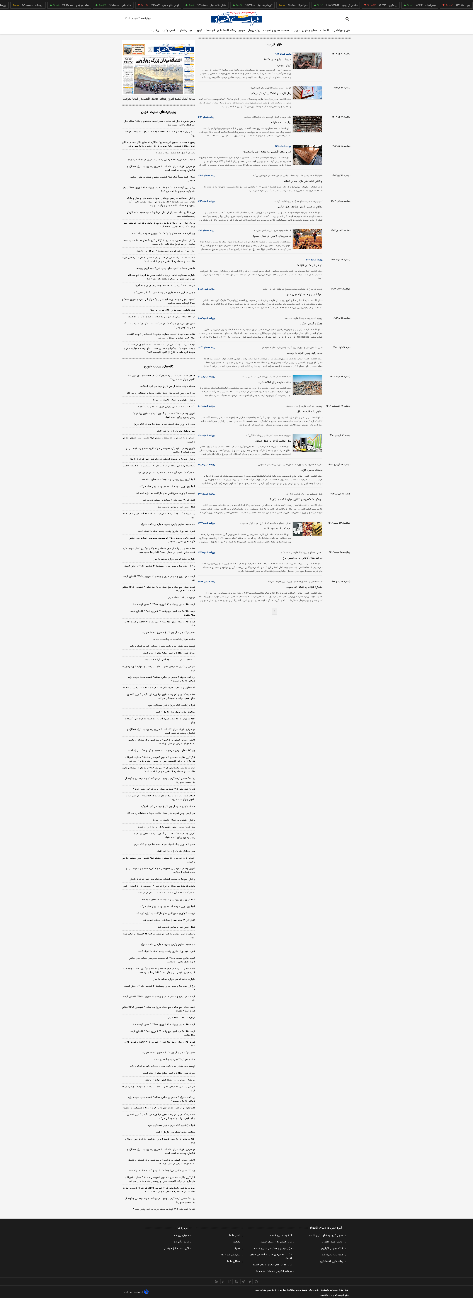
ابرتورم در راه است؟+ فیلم (181, 597)
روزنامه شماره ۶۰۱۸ (206, 376)
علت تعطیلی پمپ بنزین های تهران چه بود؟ (172, 310)
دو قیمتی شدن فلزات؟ (309, 265)
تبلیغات (236, 1242)
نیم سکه (17, 5)
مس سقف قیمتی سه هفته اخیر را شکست (267, 152)
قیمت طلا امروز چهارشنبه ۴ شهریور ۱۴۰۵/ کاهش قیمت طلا (164, 604)
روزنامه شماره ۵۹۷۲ (206, 523)
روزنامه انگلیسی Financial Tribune (274, 1271)
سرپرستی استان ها (230, 1255)
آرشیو (199, 30)
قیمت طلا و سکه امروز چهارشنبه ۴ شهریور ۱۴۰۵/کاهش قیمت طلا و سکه (159, 623)
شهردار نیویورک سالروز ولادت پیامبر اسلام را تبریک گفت (166, 531)
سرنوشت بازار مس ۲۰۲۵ (277, 59)
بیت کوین (371, 5)
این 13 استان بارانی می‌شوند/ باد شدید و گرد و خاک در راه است (161, 1171)
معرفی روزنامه (181, 1235)
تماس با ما (234, 1235)
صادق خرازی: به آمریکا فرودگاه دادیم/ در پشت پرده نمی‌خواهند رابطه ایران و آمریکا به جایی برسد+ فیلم (159, 225)
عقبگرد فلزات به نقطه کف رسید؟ (304, 587)
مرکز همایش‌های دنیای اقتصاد (276, 1242)
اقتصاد (325, 30)
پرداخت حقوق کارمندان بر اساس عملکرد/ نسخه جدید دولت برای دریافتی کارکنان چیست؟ (161, 679)
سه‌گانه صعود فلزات (311, 470)
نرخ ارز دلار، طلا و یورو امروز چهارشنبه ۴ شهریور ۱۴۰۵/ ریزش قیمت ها (159, 568)
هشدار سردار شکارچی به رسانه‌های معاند (174, 639)
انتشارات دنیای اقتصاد (281, 1235)
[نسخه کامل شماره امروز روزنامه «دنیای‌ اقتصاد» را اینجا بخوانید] (158, 67)
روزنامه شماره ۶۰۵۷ (206, 289)
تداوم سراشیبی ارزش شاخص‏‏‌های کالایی (299, 207)
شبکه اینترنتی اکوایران (332, 1248)
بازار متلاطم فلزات (281, 122)
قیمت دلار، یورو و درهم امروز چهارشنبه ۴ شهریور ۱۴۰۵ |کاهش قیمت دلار (158, 578)
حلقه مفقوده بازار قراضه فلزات (274, 382)
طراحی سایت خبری (136, 1292)
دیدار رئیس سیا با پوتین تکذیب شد (176, 507)
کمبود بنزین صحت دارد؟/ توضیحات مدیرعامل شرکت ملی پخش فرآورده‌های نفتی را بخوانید (162, 540)
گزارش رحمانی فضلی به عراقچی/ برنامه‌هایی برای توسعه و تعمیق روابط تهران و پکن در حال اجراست (161, 742)
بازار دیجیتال (254, 30)
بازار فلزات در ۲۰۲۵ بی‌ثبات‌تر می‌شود (270, 93)
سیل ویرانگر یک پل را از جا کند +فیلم (176, 431)
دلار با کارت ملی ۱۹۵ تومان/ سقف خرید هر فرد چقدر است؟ (164, 789)
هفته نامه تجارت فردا (332, 1255)
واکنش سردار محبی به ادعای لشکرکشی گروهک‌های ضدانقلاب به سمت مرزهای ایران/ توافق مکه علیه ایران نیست (158, 242)
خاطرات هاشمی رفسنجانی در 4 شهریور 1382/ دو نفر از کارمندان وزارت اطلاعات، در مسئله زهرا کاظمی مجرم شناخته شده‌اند (159, 1190)
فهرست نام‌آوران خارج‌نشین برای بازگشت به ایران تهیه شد (165, 493)
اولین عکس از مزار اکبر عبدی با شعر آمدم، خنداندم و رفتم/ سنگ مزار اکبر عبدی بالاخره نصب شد (159, 123)
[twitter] (250, 1281)
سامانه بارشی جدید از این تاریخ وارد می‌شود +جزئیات (167, 386)
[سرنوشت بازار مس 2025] (306, 60)
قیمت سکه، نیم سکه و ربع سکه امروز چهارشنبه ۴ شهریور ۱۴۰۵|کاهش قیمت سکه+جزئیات (158, 589)
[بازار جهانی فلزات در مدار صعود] (306, 443)
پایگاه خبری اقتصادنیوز (331, 1261)
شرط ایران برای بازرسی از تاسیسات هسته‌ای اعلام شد (168, 479)
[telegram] (243, 1281)
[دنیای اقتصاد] (236, 19)
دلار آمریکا (281, 5)
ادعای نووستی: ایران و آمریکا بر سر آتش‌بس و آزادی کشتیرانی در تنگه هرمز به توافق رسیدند (159, 325)
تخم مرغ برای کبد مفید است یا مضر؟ (175, 153)
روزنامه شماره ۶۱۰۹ (206, 230)
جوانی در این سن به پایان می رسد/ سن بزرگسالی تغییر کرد (164, 292)
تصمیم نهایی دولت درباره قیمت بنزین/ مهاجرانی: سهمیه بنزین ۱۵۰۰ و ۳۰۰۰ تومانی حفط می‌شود (158, 301)
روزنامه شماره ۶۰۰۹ (206, 406)
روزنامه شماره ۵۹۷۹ (206, 494)
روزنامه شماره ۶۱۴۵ (283, 146)
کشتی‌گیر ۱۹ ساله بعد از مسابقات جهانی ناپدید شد (169, 500)
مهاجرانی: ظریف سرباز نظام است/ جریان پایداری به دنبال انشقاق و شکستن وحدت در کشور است (161, 168)
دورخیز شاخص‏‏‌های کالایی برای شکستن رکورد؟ (296, 499)
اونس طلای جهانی (149, 5)
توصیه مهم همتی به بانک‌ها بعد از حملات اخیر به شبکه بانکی (162, 646)
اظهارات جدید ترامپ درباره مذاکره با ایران (174, 559)
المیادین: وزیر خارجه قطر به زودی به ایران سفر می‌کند (167, 486)
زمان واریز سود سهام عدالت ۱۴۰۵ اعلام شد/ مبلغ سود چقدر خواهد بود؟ (160, 133)
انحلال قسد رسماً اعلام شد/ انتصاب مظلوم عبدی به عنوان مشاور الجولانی (162, 179)
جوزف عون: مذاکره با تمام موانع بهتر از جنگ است (169, 653)
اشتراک (237, 1248)
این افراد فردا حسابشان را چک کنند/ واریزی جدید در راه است (163, 233)
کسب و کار (169, 30)
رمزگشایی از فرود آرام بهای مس (304, 294)
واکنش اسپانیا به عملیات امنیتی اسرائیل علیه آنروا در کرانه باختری (162, 459)
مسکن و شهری (310, 30)
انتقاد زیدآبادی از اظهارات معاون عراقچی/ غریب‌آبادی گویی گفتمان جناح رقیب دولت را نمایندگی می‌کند (161, 336)
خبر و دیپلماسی (341, 30)
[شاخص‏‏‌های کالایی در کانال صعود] (306, 239)
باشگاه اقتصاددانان (226, 30)
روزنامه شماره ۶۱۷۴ (283, 54)
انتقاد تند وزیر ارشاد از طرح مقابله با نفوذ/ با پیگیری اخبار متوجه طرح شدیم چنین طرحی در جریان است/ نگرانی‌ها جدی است (159, 550)
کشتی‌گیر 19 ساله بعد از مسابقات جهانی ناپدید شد (169, 920)
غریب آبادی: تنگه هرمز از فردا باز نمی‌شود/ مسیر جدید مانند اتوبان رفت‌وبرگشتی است (161, 214)
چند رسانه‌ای (185, 30)
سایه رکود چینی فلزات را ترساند (304, 353)
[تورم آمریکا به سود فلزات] (306, 529)
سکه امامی (104, 5)
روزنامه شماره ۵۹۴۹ (206, 552)
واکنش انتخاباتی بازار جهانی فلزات (303, 181)
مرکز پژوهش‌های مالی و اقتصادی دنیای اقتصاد (271, 1256)
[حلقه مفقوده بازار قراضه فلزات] (306, 385)
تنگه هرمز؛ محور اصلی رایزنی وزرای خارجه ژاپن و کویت (166, 407)
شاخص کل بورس (328, 5)
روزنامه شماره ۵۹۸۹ (206, 435)
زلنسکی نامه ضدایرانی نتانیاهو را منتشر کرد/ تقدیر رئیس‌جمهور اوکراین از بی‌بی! (158, 439)
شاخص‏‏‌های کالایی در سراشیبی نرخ (302, 558)
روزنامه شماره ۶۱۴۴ (206, 175)
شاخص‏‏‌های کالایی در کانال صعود (272, 236)
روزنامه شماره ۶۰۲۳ (206, 347)
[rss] (236, 1281)
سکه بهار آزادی (60, 5)
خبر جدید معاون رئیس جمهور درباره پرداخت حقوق (168, 524)
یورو (446, 5)
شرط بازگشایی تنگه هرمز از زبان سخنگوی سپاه (171, 705)
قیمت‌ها (210, 30)
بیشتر (156, 30)
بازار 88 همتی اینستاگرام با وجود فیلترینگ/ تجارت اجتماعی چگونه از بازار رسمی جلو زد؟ (160, 1200)
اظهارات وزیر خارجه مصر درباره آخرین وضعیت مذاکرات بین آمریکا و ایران (160, 720)
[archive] (216, 1281)
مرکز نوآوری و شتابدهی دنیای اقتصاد (272, 1248)
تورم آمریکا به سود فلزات (277, 529)
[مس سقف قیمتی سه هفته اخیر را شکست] (306, 155)
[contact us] (223, 1281)
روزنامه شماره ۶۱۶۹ (206, 117)
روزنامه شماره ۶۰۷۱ (314, 260)
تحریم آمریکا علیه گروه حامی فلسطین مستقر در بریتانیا (166, 473)
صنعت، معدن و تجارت (276, 30)
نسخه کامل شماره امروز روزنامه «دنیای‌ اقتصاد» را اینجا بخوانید (159, 99)
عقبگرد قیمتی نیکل (311, 324)
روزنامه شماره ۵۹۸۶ (206, 464)
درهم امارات (409, 5)
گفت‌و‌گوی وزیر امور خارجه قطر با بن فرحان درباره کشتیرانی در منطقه (159, 688)
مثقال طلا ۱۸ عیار (196, 5)
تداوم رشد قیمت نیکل (309, 412)
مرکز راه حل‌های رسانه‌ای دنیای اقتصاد (272, 1265)
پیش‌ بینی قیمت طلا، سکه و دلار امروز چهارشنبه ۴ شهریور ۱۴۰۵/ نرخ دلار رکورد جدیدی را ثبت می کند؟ (159, 189)
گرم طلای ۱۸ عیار (243, 5)
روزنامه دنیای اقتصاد (332, 1242)
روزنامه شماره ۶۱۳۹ (206, 201)
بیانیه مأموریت (181, 1242)
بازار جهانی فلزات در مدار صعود (273, 441)
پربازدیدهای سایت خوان (158, 112)
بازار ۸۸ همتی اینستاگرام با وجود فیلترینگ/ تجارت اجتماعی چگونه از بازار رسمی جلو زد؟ (160, 780)
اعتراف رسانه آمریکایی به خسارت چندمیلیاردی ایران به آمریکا (164, 286)
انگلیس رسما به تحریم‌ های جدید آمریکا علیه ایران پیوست (165, 268)
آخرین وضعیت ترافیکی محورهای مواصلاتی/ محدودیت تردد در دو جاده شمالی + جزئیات (160, 450)
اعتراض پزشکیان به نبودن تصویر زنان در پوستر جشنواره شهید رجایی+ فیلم (158, 668)
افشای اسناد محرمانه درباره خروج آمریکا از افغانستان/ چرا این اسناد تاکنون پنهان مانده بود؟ (160, 377)
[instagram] (256, 1281)
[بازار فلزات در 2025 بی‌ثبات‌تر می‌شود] (306, 93)
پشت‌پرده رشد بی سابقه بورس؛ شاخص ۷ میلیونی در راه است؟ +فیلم (159, 466)
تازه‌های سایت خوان (158, 366)
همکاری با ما (233, 1261)
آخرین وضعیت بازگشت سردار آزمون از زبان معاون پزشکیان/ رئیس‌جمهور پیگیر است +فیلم (164, 415)
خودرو (242, 30)
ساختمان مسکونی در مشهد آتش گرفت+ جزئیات (170, 660)
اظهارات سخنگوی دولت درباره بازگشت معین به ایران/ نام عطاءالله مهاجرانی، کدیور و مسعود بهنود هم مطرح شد (161, 277)
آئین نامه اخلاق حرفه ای (176, 1248)
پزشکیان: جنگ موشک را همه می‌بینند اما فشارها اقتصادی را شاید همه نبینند (159, 515)
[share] (230, 1281)
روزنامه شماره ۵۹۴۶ (206, 581)
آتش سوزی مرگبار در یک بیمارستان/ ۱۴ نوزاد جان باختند (166, 251)
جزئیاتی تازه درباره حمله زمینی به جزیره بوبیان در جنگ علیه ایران (161, 160)
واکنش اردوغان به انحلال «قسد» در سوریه (174, 400)
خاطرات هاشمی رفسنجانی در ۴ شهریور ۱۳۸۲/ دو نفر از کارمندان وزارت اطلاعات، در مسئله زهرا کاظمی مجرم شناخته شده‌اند (158, 259)
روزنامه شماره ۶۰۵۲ (206, 318)
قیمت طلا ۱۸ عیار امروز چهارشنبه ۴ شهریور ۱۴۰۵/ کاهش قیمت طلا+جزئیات (162, 613)
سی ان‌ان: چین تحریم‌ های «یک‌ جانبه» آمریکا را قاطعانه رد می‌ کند (161, 393)
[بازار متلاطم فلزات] (306, 124)
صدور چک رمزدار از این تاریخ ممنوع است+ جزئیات (168, 632)
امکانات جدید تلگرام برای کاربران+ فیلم (175, 712)
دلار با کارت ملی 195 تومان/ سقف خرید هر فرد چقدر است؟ (164, 1209)
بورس (296, 30)
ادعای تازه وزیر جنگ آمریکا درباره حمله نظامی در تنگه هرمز (164, 424)
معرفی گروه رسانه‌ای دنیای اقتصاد (325, 1235)
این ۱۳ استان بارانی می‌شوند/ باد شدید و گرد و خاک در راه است (161, 317)
